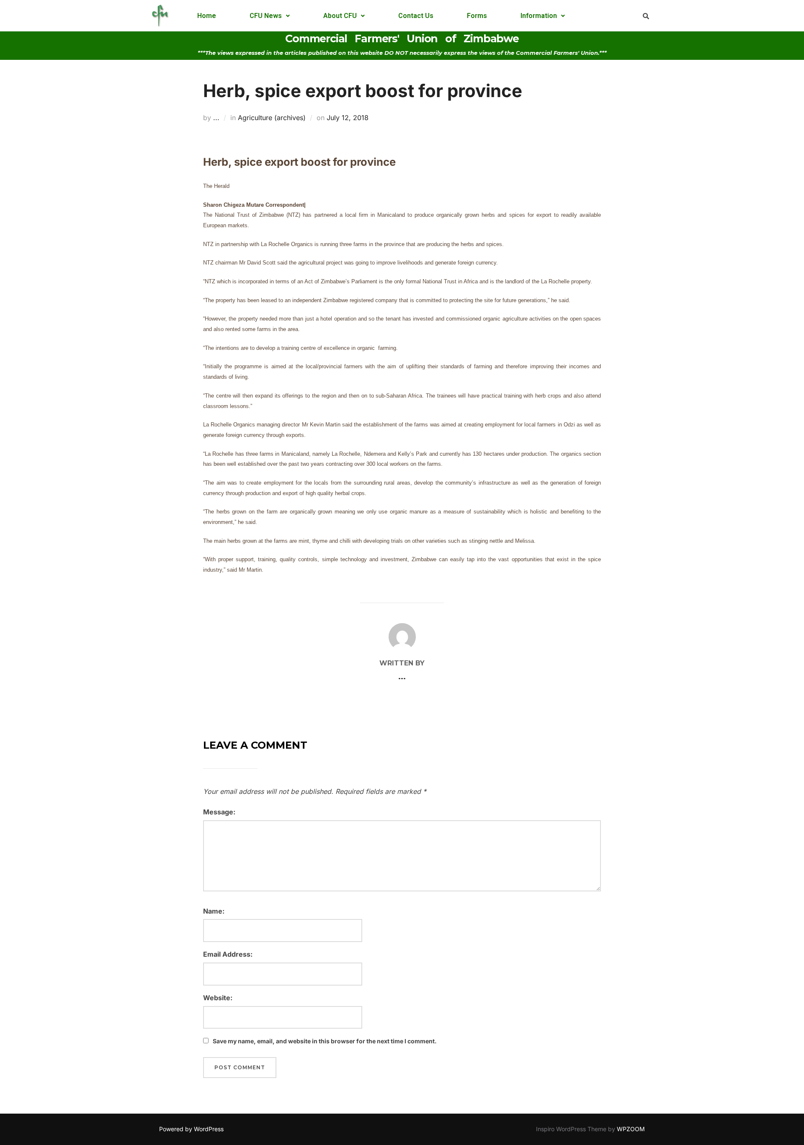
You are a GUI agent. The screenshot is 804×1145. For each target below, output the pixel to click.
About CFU (340, 16)
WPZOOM (631, 1128)
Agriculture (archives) (272, 117)
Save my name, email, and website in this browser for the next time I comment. (325, 1041)
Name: (213, 911)
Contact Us (415, 16)
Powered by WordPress (191, 1128)
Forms (477, 16)
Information (539, 16)
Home (206, 16)
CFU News (266, 16)
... (216, 117)
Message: (219, 812)
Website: (217, 998)
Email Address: (228, 954)
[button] (270, 16)
